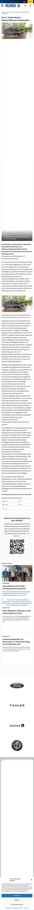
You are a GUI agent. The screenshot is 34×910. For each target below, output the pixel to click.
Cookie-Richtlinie (8, 908)
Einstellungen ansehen (17, 904)
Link (19, 536)
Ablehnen (17, 900)
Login (24, 1)
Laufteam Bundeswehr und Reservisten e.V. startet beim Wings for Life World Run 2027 (16, 641)
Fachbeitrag (18, 231)
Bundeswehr (7, 12)
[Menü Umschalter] (30, 5)
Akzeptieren (17, 895)
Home (3, 12)
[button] (31, 880)
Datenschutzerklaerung (18, 908)
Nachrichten (6, 608)
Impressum (26, 908)
